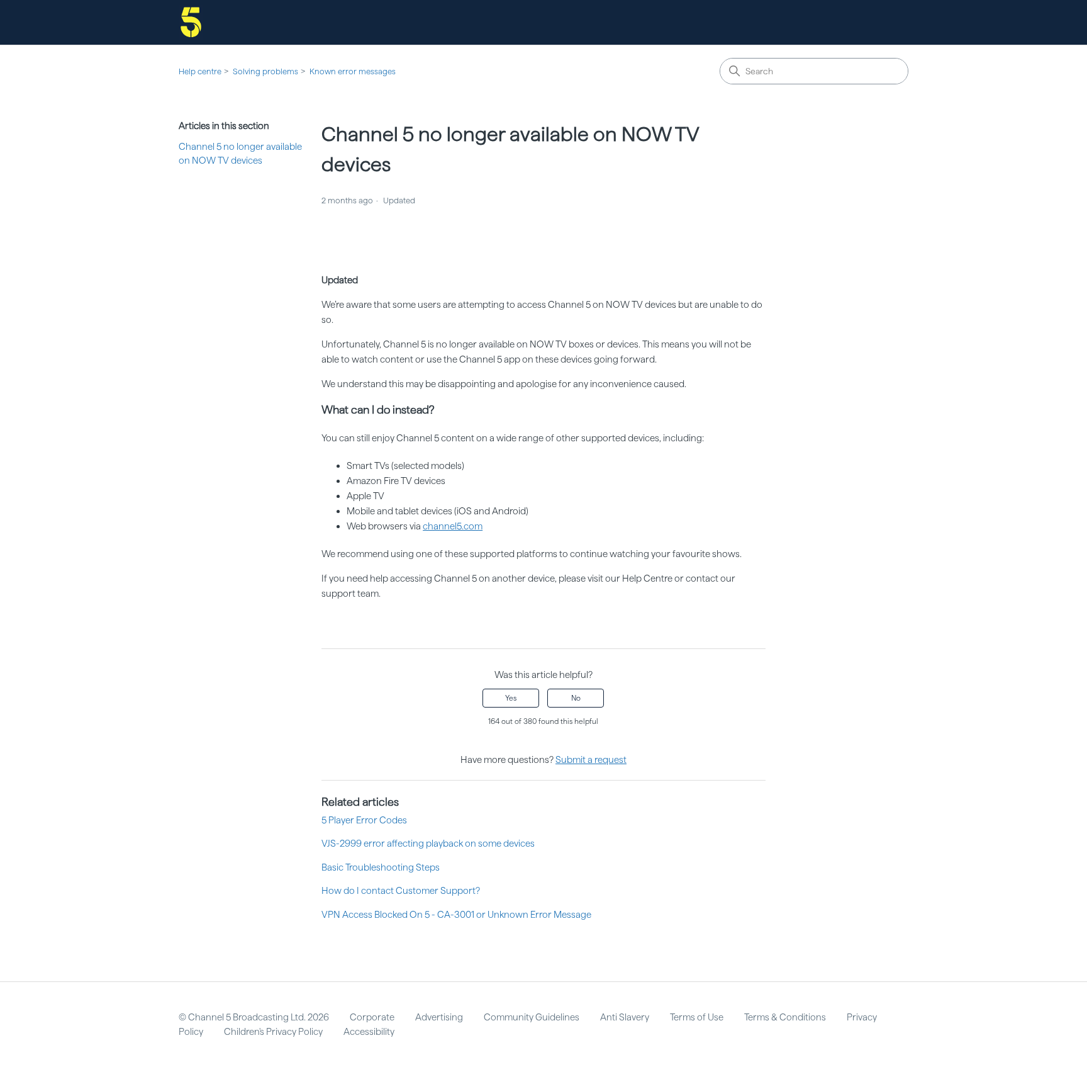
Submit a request (591, 759)
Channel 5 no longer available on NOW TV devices (240, 154)
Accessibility (368, 1031)
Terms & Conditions (785, 1017)
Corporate (372, 1017)
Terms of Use (696, 1017)
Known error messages (352, 71)
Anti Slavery (624, 1017)
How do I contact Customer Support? (400, 890)
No (576, 698)
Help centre (200, 71)
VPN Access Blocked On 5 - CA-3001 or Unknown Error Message (456, 914)
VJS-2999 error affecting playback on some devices (428, 843)
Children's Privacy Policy (273, 1031)
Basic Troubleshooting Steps (380, 867)
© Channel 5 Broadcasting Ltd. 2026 (254, 1017)
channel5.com (452, 526)
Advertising (439, 1017)
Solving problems (265, 71)
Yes (510, 698)
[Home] (191, 22)
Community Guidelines (531, 1017)
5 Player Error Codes (364, 820)
